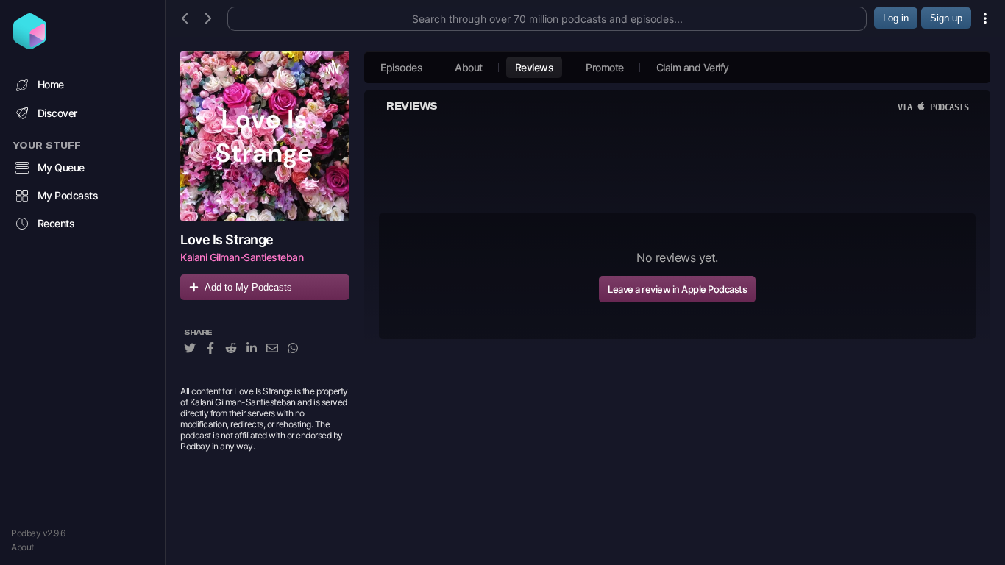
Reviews (534, 67)
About (22, 546)
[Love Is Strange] (264, 136)
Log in (896, 18)
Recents (56, 223)
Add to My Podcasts (248, 287)
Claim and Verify (692, 67)
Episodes (401, 67)
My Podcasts (68, 195)
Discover (57, 113)
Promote (605, 67)
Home (51, 84)
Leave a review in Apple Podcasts (677, 289)
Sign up (946, 18)
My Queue (61, 167)
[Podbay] (29, 45)
